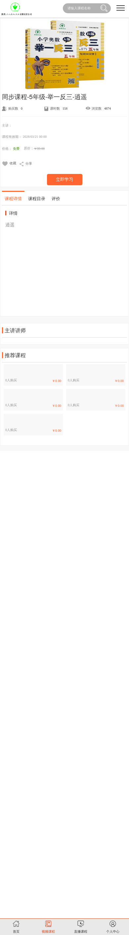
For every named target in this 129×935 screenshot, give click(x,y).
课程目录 (36, 198)
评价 (56, 198)
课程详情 (13, 198)
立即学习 (64, 179)
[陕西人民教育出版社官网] (16, 9)
